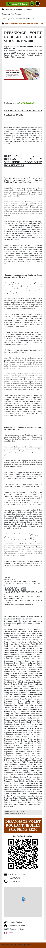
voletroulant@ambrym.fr (17, 874)
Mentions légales (7, 945)
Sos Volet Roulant (14, 922)
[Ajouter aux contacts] (32, 3)
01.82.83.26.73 (19, 3)
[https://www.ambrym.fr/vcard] (23, 854)
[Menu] (37, 3)
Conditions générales (23, 945)
